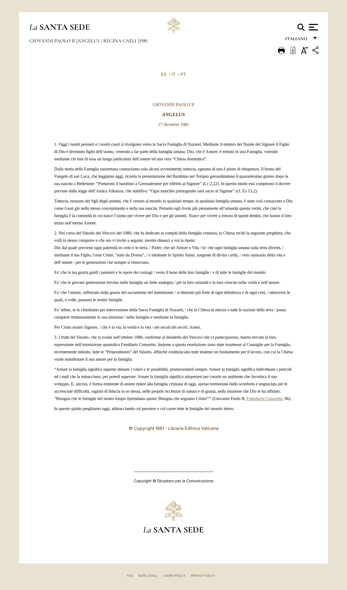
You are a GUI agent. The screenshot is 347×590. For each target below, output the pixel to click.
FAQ (130, 576)
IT (173, 74)
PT (183, 74)
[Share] (316, 51)
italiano (297, 40)
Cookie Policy (174, 576)
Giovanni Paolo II (52, 41)
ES (163, 74)
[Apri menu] (312, 27)
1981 (143, 41)
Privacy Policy (203, 576)
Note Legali (148, 576)
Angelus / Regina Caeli (107, 41)
